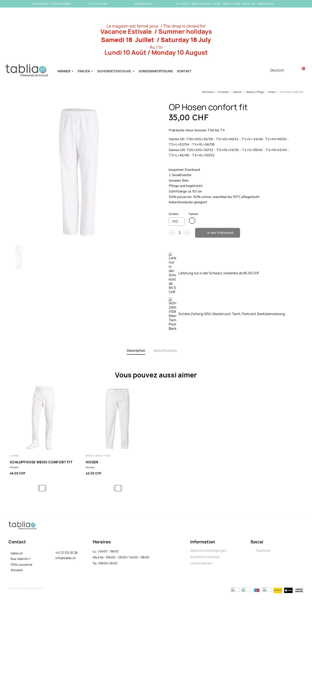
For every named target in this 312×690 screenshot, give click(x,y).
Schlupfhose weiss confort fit (41, 462)
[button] (9, 172)
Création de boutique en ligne (25, 588)
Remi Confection (98, 455)
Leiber (14, 455)
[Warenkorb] (302, 70)
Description (136, 350)
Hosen (92, 462)
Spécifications (165, 350)
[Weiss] (192, 220)
